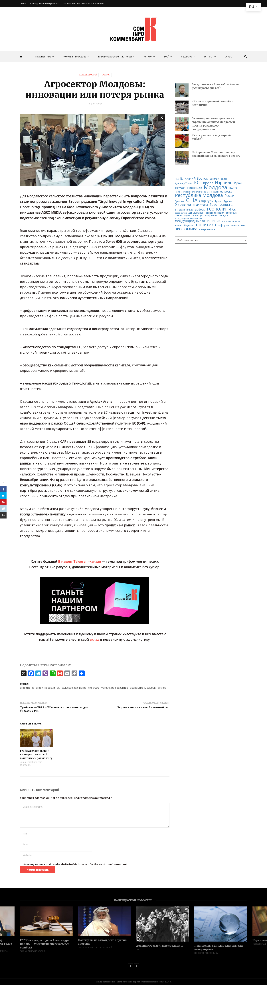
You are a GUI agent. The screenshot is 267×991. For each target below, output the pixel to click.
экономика (186, 229)
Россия (230, 195)
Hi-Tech (208, 56)
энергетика (207, 229)
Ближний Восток (194, 178)
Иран (238, 183)
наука (178, 225)
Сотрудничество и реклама (45, 3)
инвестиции (182, 215)
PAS (177, 179)
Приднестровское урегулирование (192, 192)
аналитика (200, 204)
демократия (181, 213)
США (191, 200)
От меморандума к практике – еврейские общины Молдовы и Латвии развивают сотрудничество (213, 124)
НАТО (233, 188)
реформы (223, 225)
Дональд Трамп (184, 183)
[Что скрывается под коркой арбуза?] (182, 141)
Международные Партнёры (115, 56)
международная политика (189, 218)
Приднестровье (221, 191)
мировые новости (231, 221)
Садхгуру (206, 200)
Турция (228, 201)
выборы (200, 209)
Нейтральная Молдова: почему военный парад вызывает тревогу (216, 154)
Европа (207, 183)
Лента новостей (88, 75)
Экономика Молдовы (143, 687)
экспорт (163, 687)
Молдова (215, 187)
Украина (183, 204)
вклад (94, 639)
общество (188, 225)
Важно (23, 951)
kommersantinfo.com (31, 762)
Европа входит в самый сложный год (143, 707)
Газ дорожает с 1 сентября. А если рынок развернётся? (215, 86)
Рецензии (187, 56)
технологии (238, 225)
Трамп (218, 201)
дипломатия (196, 212)
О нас (228, 56)
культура (223, 216)
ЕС (58, 687)
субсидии (94, 687)
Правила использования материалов (84, 3)
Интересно (88, 947)
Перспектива (43, 56)
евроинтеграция (215, 213)
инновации (197, 216)
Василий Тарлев (218, 179)
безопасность (221, 204)
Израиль (223, 183)
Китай (180, 188)
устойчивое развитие (114, 687)
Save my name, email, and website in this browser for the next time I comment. (75, 864)
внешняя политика (184, 210)
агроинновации (45, 687)
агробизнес (27, 687)
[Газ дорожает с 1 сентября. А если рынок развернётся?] (182, 90)
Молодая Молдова (74, 56)
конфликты (211, 216)
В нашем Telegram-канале (79, 561)
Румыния (179, 201)
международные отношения (198, 220)
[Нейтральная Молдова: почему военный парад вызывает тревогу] (182, 158)
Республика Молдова (199, 195)
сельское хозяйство (74, 687)
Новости (199, 953)
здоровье (231, 213)
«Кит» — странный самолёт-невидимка (212, 103)
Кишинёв (194, 188)
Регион (147, 56)
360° (166, 56)
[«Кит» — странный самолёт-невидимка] (182, 107)
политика (206, 225)
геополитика (221, 208)
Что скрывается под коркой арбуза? (211, 137)
